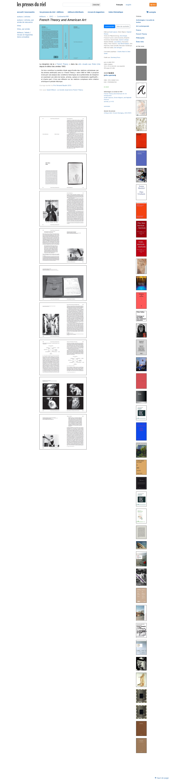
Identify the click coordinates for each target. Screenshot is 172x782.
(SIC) (51, 16)
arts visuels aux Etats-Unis (89, 64)
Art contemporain (142, 26)
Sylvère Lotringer (124, 39)
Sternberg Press (115, 57)
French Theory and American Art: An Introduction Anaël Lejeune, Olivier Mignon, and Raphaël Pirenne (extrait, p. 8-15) (117, 97)
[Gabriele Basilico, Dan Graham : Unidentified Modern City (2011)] (142, 613)
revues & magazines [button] (96, 12)
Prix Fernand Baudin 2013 (62, 85)
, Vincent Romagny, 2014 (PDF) (117, 113)
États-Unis (140, 42)
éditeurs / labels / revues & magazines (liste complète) (25, 34)
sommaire (107, 106)
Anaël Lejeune (113, 32)
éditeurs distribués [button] (76, 12)
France (138, 30)
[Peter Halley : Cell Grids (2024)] (142, 141)
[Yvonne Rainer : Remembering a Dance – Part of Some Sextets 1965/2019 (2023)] (142, 175)
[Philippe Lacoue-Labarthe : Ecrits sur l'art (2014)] (142, 516)
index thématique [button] (116, 12)
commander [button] (109, 26)
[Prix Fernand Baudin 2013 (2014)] (142, 532)
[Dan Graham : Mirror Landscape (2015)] (142, 450)
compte (152, 12)
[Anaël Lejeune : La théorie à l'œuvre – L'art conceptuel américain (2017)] (142, 381)
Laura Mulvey (117, 41)
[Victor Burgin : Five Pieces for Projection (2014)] (142, 545)
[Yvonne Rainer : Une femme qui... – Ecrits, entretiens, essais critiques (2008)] (142, 647)
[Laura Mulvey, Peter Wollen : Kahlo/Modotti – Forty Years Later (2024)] (142, 158)
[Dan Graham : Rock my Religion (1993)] (142, 728)
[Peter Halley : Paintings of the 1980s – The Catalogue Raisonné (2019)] (142, 316)
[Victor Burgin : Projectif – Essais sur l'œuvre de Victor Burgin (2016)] (142, 413)
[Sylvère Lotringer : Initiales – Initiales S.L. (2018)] (142, 330)
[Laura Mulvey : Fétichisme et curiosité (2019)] (142, 300)
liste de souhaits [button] (123, 26)
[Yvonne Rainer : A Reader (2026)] (142, 56)
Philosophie (140, 38)
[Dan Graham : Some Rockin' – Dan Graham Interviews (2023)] (142, 192)
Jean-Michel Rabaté (123, 43)
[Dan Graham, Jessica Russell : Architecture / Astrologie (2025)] (142, 108)
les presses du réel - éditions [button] (52, 12)
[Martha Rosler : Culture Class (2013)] (142, 577)
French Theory (62, 64)
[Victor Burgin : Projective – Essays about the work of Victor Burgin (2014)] (142, 499)
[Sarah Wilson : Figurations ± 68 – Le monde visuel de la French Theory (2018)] (142, 364)
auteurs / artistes (23, 17)
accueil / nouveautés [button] (26, 12)
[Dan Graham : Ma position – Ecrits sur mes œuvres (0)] (142, 745)
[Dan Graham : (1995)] (142, 696)
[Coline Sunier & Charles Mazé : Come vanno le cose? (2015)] (142, 467)
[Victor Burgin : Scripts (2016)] (142, 397)
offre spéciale (110, 75)
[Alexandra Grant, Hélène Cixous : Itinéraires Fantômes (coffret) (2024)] (142, 124)
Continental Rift (63, 16)
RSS (154, 5)
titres (19, 26)
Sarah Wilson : (65, 90)
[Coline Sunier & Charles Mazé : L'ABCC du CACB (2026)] (142, 90)
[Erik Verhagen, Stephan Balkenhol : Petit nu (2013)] (142, 595)
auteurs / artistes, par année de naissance (25, 21)
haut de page (162, 778)
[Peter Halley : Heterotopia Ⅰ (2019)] (142, 283)
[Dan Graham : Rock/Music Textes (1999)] (142, 679)
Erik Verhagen (118, 47)
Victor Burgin (123, 35)
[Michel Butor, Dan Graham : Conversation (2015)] (142, 431)
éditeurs (42, 16)
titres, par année (23, 29)
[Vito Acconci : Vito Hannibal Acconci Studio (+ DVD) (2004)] (142, 663)
